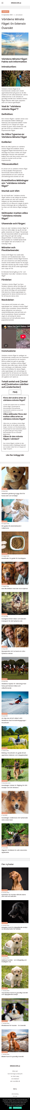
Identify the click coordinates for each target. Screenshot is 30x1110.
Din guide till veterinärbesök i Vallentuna (11, 527)
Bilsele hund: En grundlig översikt (13, 1056)
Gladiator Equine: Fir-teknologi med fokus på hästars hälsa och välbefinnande (14, 686)
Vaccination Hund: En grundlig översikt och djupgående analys (15, 993)
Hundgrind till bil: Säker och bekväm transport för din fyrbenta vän (14, 620)
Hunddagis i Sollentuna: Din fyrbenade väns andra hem (15, 819)
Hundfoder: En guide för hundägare (14, 558)
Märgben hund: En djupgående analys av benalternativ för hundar (14, 928)
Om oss (15, 1096)
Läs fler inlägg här (15, 455)
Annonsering (15, 1094)
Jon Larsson (19, 14)
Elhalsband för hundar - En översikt (14, 1025)
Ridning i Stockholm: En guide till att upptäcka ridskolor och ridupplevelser (15, 754)
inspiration (4, 489)
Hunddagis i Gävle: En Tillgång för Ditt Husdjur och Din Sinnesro (14, 786)
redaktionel (5, 11)
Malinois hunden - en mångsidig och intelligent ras (14, 960)
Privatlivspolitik (17, 1107)
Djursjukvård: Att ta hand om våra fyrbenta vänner (13, 652)
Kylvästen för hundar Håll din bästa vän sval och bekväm (14, 895)
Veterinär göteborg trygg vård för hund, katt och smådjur (13, 495)
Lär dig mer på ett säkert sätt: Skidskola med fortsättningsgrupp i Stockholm (14, 720)
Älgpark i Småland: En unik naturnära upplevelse (14, 851)
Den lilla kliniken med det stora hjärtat (15, 588)
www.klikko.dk (16, 1081)
